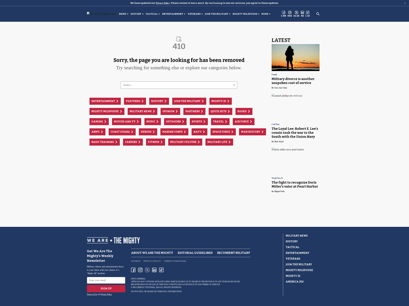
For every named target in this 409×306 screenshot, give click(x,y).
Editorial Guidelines (195, 253)
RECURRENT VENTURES (144, 287)
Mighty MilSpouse (245, 14)
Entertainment (172, 14)
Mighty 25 (293, 275)
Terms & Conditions (175, 261)
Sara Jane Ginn (280, 88)
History (136, 14)
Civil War (275, 124)
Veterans (194, 14)
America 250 (295, 281)
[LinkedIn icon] (154, 270)
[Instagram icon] (140, 270)
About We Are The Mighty (152, 253)
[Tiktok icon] (161, 270)
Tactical (152, 14)
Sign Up (106, 288)
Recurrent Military (233, 253)
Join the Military (216, 14)
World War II (277, 178)
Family (274, 75)
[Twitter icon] (147, 270)
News (122, 14)
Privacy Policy (163, 3)
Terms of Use (92, 294)
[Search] (234, 85)
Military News (297, 235)
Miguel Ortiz (279, 191)
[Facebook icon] (133, 270)
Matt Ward (278, 141)
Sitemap (135, 261)
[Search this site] (318, 13)
